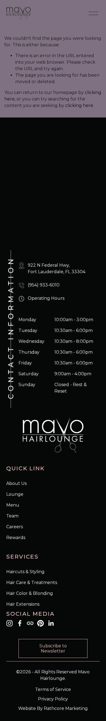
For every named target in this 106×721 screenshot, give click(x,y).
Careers (14, 526)
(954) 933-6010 (44, 285)
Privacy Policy (53, 699)
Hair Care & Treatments (31, 582)
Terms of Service (53, 689)
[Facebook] (20, 623)
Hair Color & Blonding (29, 593)
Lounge (14, 494)
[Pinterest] (40, 623)
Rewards (15, 537)
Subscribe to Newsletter (53, 648)
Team (12, 515)
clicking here (79, 105)
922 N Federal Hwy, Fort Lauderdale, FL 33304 (56, 268)
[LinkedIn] (51, 623)
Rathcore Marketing (66, 708)
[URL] (30, 623)
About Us (16, 483)
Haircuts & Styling (25, 571)
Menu (12, 505)
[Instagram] (9, 623)
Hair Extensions (22, 604)
